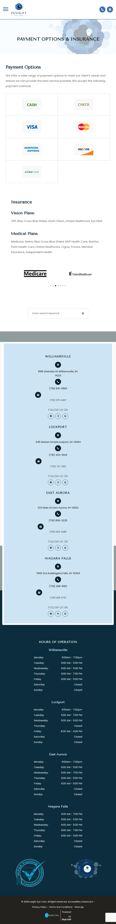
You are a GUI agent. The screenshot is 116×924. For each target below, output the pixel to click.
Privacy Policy (39, 907)
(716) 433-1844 (58, 455)
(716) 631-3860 (58, 388)
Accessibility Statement (80, 901)
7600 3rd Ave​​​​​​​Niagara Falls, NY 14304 (58, 573)
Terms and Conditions (60, 907)
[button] (50, 285)
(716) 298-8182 (58, 586)
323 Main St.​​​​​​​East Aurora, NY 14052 (58, 507)
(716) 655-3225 (58, 520)
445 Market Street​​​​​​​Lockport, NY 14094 (58, 442)
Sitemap (79, 907)
